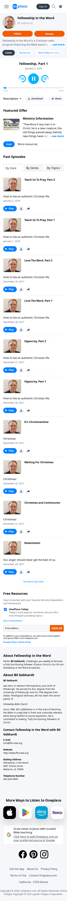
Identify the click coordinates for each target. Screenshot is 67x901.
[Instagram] (44, 854)
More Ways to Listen (49, 52)
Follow (17, 33)
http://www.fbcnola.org (15, 752)
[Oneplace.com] (19, 6)
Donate (49, 33)
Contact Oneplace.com (43, 875)
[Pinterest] (33, 854)
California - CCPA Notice (33, 882)
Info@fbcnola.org (12, 743)
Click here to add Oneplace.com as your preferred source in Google (35, 838)
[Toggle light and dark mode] (61, 6)
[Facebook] (23, 854)
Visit (9, 144)
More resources (28, 144)
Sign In (43, 6)
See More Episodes (33, 581)
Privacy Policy (49, 869)
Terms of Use (18, 875)
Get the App (17, 869)
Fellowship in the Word (35, 18)
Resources (25, 52)
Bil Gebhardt (25, 23)
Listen (8, 52)
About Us (32, 869)
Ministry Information (38, 118)
